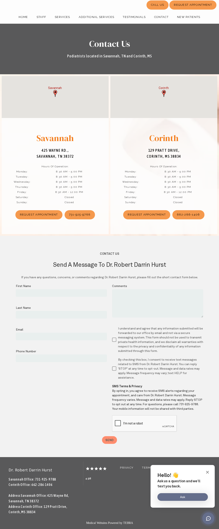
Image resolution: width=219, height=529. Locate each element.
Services (62, 17)
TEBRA (128, 523)
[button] (55, 93)
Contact (161, 17)
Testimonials (134, 17)
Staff (41, 17)
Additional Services (96, 17)
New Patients (188, 17)
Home (23, 17)
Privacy (126, 467)
